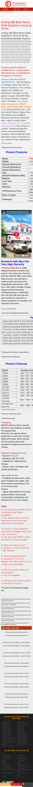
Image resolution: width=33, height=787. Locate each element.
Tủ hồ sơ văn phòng (22, 766)
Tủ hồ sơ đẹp (6, 755)
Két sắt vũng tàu (7, 725)
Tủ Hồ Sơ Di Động (7, 773)
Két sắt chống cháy (22, 734)
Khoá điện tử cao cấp (8, 745)
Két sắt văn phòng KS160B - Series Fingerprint (16, 666)
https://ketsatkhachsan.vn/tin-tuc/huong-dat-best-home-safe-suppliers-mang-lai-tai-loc (15, 623)
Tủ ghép (5, 762)
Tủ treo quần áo (21, 760)
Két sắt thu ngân (7, 736)
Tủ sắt (19, 763)
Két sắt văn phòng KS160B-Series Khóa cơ (16, 635)
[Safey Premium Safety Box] (10, 356)
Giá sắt (4, 760)
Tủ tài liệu (19, 757)
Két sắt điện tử (6, 726)
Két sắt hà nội (20, 726)
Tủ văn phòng (20, 768)
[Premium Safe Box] (6, 143)
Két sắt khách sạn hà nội (23, 723)
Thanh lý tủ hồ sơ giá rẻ (9, 769)
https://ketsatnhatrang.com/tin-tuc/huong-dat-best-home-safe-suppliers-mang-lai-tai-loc (15, 603)
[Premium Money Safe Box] (8, 409)
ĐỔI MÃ (6, 9)
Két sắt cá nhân (21, 733)
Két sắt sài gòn (6, 722)
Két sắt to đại (6, 731)
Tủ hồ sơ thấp (20, 755)
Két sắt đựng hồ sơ (22, 741)
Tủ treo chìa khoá (21, 758)
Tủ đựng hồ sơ (21, 765)
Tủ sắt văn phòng (7, 757)
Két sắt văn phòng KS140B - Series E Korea (16, 697)
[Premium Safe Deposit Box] (8, 308)
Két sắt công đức (21, 736)
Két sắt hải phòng (21, 722)
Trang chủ (6, 784)
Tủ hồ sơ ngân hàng (8, 768)
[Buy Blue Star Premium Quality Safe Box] (15, 352)
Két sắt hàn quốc (7, 730)
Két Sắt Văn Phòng (22, 739)
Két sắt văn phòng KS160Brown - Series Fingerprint (16, 646)
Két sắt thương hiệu (7, 734)
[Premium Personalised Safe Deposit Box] (15, 313)
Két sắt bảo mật (7, 733)
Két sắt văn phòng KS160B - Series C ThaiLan (16, 676)
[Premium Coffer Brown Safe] (11, 414)
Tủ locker (19, 762)
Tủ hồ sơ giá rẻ (6, 766)
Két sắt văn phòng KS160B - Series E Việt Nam (16, 687)
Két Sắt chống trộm (22, 742)
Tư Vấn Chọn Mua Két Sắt (9, 738)
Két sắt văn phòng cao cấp (9, 741)
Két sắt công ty (21, 731)
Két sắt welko (20, 728)
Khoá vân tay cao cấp (22, 744)
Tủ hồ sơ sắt (6, 758)
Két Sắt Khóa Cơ (21, 738)
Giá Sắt (4, 776)
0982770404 (17, 784)
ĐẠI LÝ (26, 9)
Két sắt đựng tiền (7, 728)
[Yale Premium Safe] (8, 418)
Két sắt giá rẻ (20, 730)
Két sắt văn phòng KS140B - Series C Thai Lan (16, 707)
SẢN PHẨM (17, 9)
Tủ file (4, 763)
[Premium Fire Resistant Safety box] (16, 589)
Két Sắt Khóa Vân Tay (8, 739)
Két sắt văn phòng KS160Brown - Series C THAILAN (16, 656)
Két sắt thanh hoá (21, 725)
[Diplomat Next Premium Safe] (11, 147)
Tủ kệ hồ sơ (20, 776)
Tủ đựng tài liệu (6, 765)
